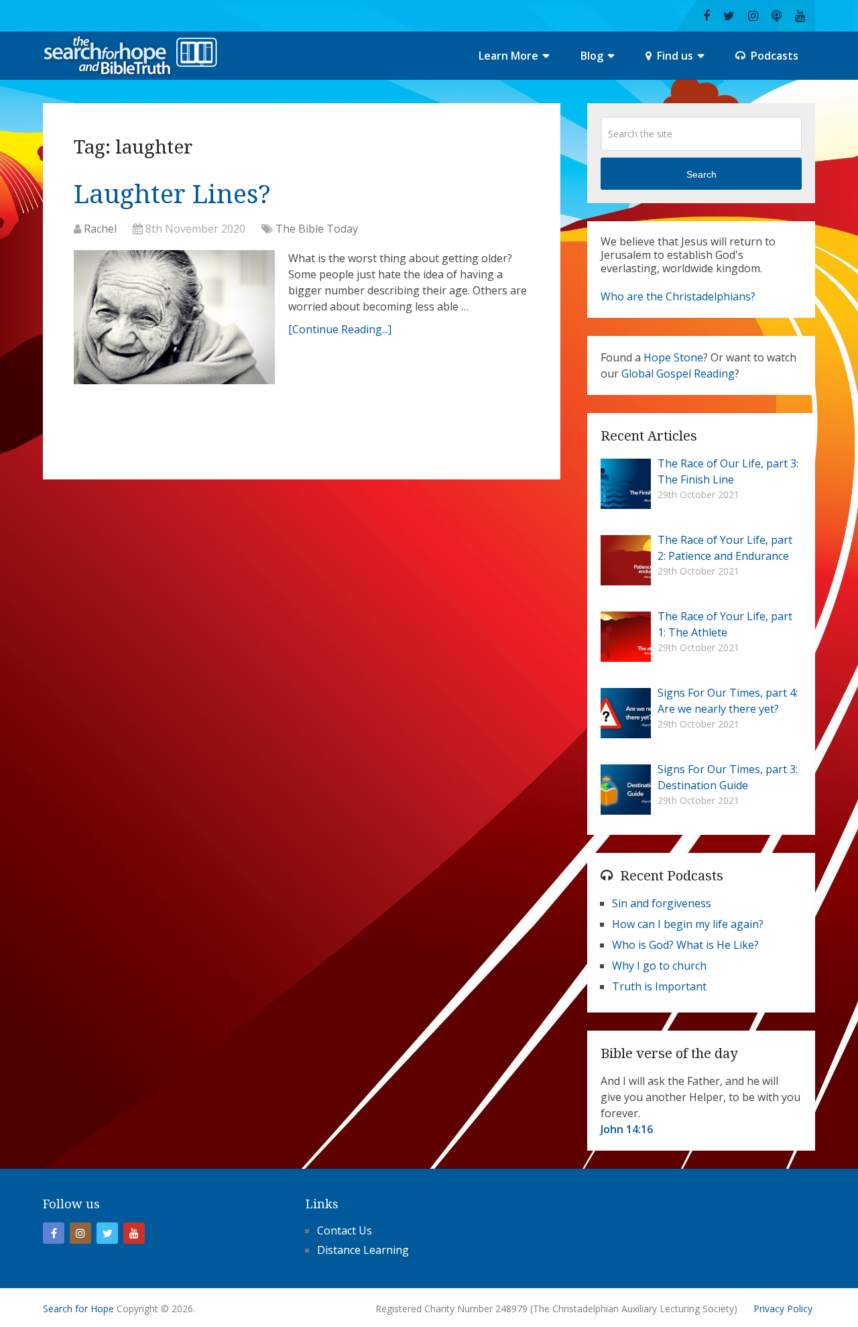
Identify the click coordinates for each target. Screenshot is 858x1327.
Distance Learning (363, 1250)
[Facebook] (53, 1233)
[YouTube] (134, 1233)
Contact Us (344, 1230)
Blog (591, 55)
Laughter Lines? (172, 194)
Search (701, 174)
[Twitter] (107, 1233)
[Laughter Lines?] (174, 320)
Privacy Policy (782, 1308)
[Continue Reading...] (339, 329)
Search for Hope (78, 1308)
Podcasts (773, 55)
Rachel (100, 228)
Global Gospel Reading (678, 373)
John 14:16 (627, 1129)
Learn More (508, 55)
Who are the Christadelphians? (678, 296)
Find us (673, 55)
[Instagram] (80, 1233)
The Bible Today (316, 228)
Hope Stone (673, 357)
